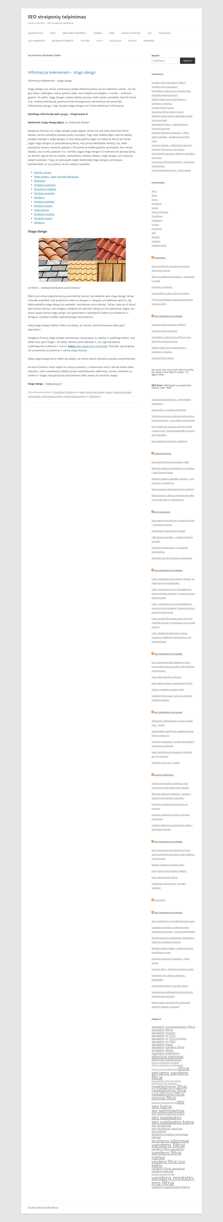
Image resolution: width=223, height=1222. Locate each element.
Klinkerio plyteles (44, 201)
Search (155, 55)
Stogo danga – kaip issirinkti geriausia (56, 176)
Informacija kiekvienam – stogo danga (61, 72)
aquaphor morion (163, 1033)
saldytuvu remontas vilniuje (164, 1102)
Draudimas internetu (74, 33)
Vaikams (156, 241)
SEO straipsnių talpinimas (57, 17)
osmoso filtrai (164, 1097)
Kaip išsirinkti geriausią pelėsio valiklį (170, 462)
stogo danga (34, 396)
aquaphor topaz (162, 1044)
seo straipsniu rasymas (167, 1129)
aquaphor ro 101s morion (169, 1038)
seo (180, 1102)
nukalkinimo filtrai (168, 1093)
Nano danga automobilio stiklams (169, 871)
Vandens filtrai (159, 245)
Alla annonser (36, 40)
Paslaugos (115, 40)
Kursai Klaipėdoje (131, 33)
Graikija (98, 33)
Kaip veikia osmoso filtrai (164, 877)
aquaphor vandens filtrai (168, 1047)
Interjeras (157, 203)
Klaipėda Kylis (35, 33)
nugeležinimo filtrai (169, 1090)
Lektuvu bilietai (163, 453)
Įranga (155, 207)
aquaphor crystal (163, 1027)
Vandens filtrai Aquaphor (165, 86)
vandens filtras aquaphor (168, 1169)
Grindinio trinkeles (45, 189)
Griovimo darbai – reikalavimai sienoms (172, 145)
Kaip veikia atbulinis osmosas (167, 677)
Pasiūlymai (165, 33)
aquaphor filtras (162, 1030)
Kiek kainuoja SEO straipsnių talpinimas (172, 558)
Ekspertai (39, 180)
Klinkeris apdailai (44, 193)
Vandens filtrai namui (163, 107)
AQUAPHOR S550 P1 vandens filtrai (170, 985)
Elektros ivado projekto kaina (165, 1069)
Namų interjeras (160, 212)
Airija (111, 33)
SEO (150, 33)
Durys (155, 199)
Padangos (160, 258)
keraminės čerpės (122, 392)
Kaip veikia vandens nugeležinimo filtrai (172, 683)
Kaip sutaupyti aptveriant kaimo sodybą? (173, 489)
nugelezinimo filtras (169, 1086)
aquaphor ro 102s (164, 1041)
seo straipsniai (161, 1126)
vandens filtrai (168, 1144)
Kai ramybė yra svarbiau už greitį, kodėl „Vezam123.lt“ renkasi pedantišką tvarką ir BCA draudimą (173, 430)
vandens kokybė (163, 1171)
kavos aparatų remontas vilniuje (166, 1081)
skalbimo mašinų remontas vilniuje (170, 1135)
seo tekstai (159, 1131)
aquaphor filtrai (184, 1027)
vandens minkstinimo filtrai (173, 1180)
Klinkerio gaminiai (44, 185)
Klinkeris (39, 197)
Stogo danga (41, 210)
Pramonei (149, 40)
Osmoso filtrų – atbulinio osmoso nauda (172, 969)
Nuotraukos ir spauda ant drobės (169, 409)
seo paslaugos (166, 1117)
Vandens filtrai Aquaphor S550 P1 (169, 82)
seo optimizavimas (168, 1110)
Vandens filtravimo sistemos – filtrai (170, 132)
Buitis (154, 195)
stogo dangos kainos (52, 396)
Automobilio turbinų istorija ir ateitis (170, 293)
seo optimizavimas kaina (168, 1114)
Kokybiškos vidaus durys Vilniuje (168, 530)
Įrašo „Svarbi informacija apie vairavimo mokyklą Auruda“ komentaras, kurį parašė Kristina (173, 622)
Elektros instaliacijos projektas (165, 1062)
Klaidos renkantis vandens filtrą (168, 689)
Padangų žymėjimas (162, 287)
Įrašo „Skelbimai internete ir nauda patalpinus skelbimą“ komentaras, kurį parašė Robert (171, 637)
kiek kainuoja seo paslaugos (164, 1083)
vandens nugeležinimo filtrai (171, 1187)
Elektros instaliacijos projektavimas (167, 1065)
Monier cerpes (42, 172)
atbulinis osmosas (167, 1056)
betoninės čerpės (95, 392)
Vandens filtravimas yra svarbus (168, 149)
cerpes (64, 114)
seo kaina (162, 1106)
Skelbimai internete (63, 40)
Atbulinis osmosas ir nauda (165, 762)
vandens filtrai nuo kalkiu (168, 1163)
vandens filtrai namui (167, 1154)
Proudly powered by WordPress (43, 1207)
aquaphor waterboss (165, 1053)
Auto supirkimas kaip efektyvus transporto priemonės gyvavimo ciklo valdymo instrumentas (173, 666)
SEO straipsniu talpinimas (168, 316)
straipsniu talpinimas (170, 1140)
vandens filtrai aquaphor (168, 1149)
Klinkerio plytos (43, 205)
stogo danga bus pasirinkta (87, 346)
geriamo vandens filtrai (170, 1075)
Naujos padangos (164, 775)
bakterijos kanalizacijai (167, 1060)
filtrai (183, 1068)
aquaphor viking (162, 1050)
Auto (99, 40)
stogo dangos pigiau (74, 396)
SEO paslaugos (162, 512)
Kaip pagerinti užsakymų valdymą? (169, 441)
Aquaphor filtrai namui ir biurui (168, 111)
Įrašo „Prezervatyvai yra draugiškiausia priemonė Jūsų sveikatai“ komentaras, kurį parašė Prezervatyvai (173, 608)
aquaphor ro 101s (164, 1035)
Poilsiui (132, 40)
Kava (52, 33)
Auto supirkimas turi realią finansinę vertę (173, 921)
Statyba (85, 40)
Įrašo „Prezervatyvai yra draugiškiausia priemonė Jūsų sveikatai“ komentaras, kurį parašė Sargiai (173, 593)
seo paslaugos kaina (173, 1122)
